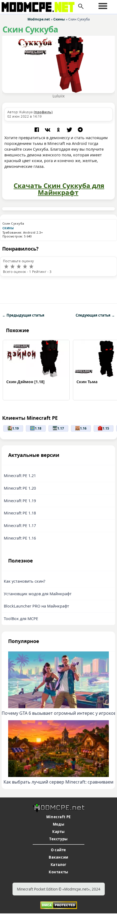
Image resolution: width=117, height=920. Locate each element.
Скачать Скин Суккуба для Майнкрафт (59, 189)
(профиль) (43, 112)
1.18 (38, 428)
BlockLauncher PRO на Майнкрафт (36, 606)
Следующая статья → (95, 315)
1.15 (106, 428)
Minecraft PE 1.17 (20, 525)
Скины (8, 228)
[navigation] (102, 6)
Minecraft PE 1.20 (20, 488)
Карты (58, 831)
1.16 (83, 428)
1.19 (15, 428)
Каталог (58, 864)
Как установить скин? (24, 581)
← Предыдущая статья (23, 315)
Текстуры (58, 838)
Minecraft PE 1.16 (20, 538)
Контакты (58, 872)
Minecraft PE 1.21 (20, 475)
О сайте (58, 849)
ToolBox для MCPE (21, 618)
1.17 (60, 428)
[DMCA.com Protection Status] (58, 905)
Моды (58, 824)
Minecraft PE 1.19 (20, 500)
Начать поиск (80, 6)
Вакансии (58, 857)
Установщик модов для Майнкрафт (38, 593)
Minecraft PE (58, 816)
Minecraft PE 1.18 (20, 513)
